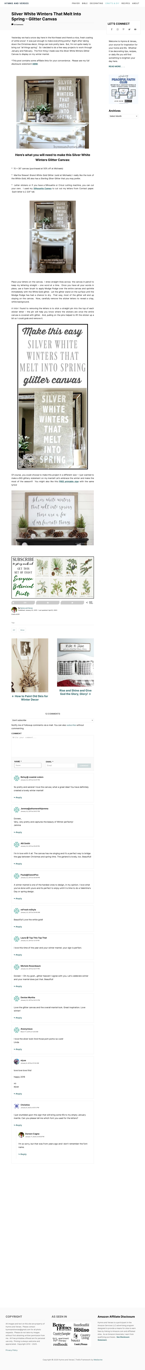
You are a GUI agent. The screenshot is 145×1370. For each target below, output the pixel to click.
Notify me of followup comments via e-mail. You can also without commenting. (47, 727)
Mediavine (98, 1360)
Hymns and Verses (26, 608)
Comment (16, 733)
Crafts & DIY (15, 614)
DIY (14, 630)
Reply (19, 797)
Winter (22, 630)
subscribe (71, 725)
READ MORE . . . (117, 66)
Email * (49, 762)
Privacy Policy (12, 1350)
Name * (18, 761)
